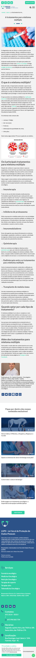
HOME (3, 12)
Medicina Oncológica (9, 576)
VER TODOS (18, 512)
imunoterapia (20, 201)
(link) (21, 551)
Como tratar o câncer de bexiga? (11, 479)
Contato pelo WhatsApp (33, 655)
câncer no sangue (22, 63)
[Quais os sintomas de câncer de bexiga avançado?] (18, 448)
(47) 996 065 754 (13, 620)
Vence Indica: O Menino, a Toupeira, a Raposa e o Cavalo (17, 434)
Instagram (23, 355)
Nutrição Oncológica (8, 579)
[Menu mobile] (33, 7)
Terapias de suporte (8, 582)
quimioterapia (5, 250)
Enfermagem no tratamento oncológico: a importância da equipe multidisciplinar (14, 502)
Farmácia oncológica (8, 573)
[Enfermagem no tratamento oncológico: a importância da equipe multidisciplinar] (18, 492)
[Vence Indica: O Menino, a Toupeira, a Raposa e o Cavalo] (18, 424)
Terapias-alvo (6, 585)
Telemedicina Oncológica (10, 588)
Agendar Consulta (30, 2)
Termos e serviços (5, 555)
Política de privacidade (7, 557)
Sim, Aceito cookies (11, 655)
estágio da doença (6, 67)
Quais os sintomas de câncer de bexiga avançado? (17, 457)
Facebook (4, 357)
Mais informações (13, 652)
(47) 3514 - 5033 (11, 615)
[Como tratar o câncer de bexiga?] (18, 470)
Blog (8, 12)
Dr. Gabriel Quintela (16, 377)
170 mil (14, 106)
